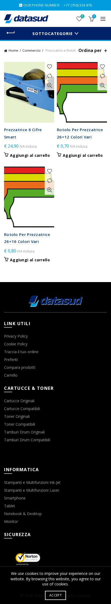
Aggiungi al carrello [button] (30, 155)
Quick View (49, 85)
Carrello (11, 375)
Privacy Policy (16, 336)
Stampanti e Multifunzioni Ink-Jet (32, 482)
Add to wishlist (49, 66)
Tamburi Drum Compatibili (27, 439)
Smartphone (15, 498)
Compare (49, 76)
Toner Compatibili (19, 424)
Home (13, 50)
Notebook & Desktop (23, 513)
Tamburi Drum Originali (24, 432)
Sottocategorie (52, 33)
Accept (55, 595)
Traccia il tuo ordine (21, 351)
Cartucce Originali (19, 400)
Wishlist (82, 16)
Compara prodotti (19, 367)
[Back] (11, 32)
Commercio (31, 50)
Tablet (9, 505)
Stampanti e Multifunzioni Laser (31, 490)
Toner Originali (17, 416)
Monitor (11, 521)
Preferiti (11, 359)
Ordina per (90, 50)
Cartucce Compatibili (22, 408)
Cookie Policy (15, 343)
